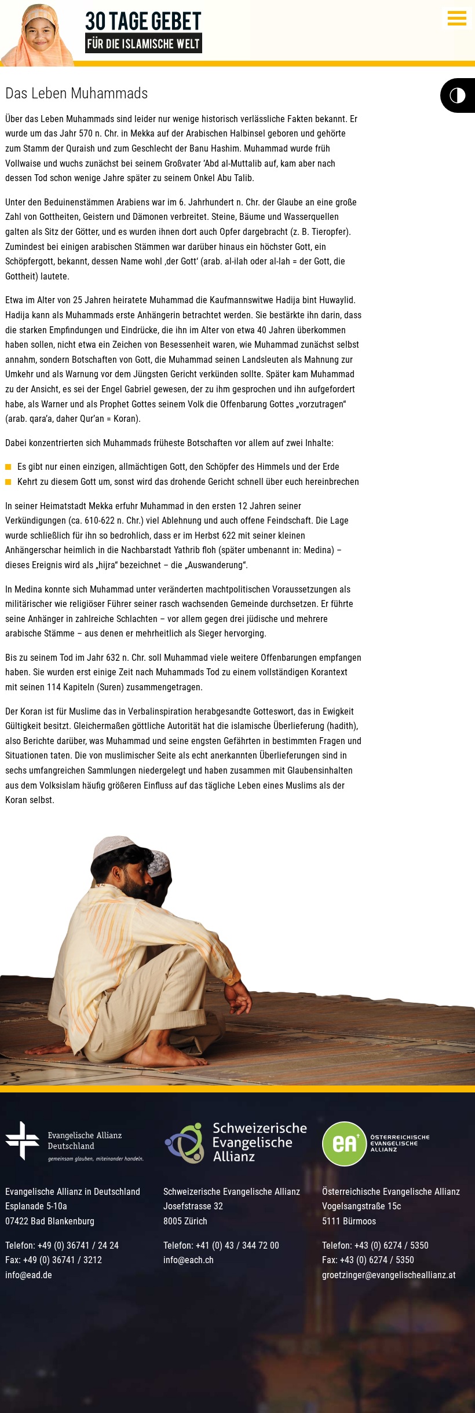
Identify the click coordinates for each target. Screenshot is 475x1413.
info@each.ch (188, 1259)
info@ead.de (28, 1275)
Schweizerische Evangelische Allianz (231, 1191)
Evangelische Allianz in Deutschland (72, 1191)
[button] (457, 18)
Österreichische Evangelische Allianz (391, 1191)
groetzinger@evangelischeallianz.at (389, 1275)
